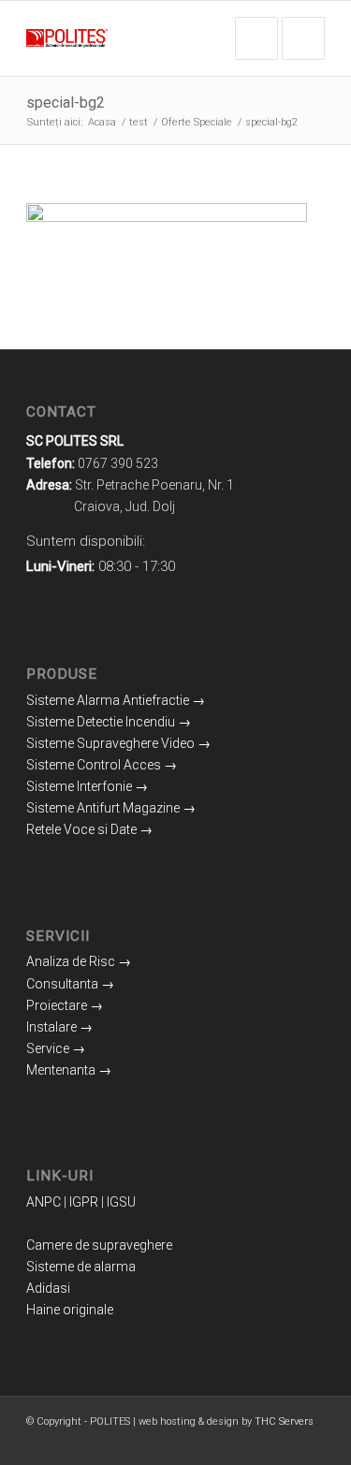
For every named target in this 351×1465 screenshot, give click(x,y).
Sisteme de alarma (81, 1266)
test (138, 122)
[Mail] (311, 1442)
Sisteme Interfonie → (87, 786)
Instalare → (59, 1026)
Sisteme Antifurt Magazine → (111, 807)
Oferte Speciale (196, 122)
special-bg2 (65, 102)
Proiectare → (64, 1005)
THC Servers (284, 1421)
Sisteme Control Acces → (101, 764)
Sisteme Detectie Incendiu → (108, 721)
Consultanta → (70, 983)
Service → (55, 1048)
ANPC (43, 1201)
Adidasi (48, 1288)
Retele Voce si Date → (89, 829)
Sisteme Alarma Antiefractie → (115, 700)
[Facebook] (226, 1442)
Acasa (102, 122)
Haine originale (69, 1309)
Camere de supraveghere (99, 1245)
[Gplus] (255, 1442)
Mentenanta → (68, 1069)
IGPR (83, 1201)
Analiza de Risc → (78, 961)
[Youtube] (283, 1442)
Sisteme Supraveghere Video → (118, 743)
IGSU (121, 1201)
